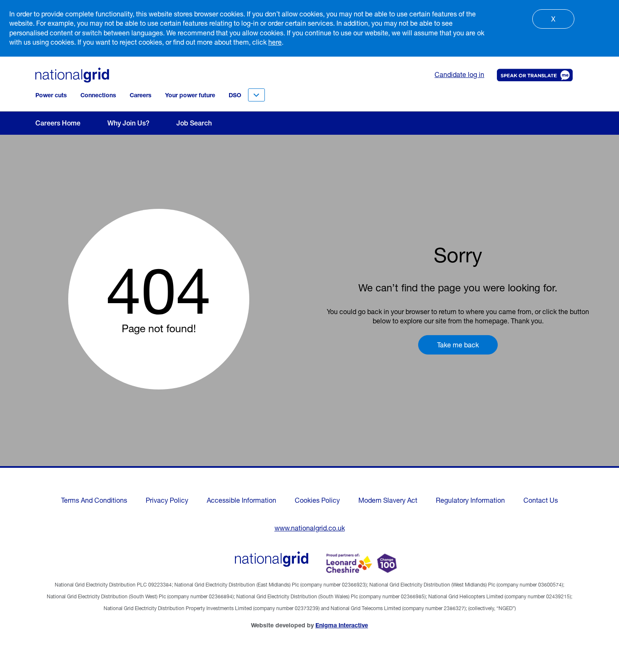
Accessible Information (241, 500)
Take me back (458, 344)
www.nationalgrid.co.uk (310, 528)
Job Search (194, 123)
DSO (235, 95)
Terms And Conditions (94, 500)
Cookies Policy (317, 500)
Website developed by (309, 625)
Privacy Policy (167, 500)
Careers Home (57, 123)
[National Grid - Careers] (272, 558)
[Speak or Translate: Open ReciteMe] (533, 75)
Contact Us (540, 500)
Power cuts (51, 95)
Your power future (190, 95)
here (275, 42)
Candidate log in (459, 74)
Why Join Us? (128, 123)
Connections (98, 95)
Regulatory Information (470, 500)
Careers (141, 95)
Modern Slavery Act (387, 500)
